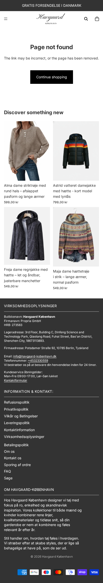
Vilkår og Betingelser (21, 416)
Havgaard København (57, 556)
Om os (9, 451)
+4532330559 (38, 360)
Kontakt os (12, 458)
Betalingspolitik (16, 445)
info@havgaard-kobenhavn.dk (34, 356)
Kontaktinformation (19, 430)
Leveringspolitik (17, 423)
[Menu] (6, 19)
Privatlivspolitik (16, 409)
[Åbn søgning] (86, 18)
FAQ (7, 471)
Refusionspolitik (17, 402)
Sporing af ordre (17, 465)
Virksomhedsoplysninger (24, 436)
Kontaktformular (15, 380)
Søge (8, 478)
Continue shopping (51, 77)
